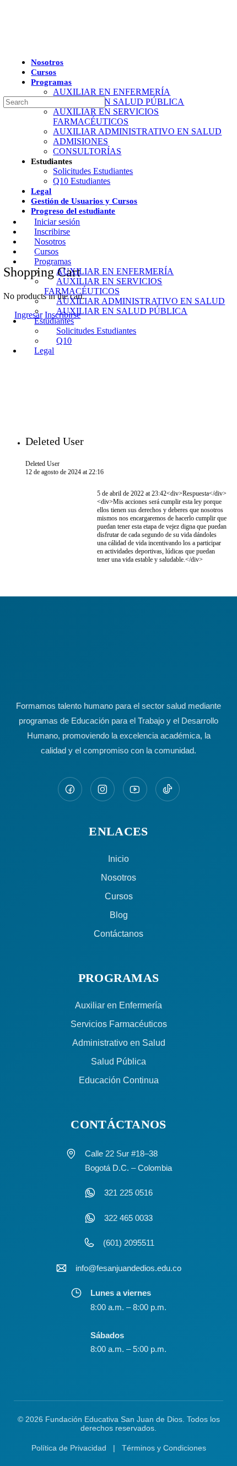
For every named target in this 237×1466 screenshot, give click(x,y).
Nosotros (118, 877)
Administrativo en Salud (118, 1042)
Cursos (119, 896)
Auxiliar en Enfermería (118, 1005)
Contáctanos (118, 933)
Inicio (118, 859)
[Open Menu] (6, 62)
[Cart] (9, 248)
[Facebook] (70, 789)
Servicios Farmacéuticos (119, 1024)
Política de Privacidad (68, 1447)
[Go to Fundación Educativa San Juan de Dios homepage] (118, 29)
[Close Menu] (6, 203)
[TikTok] (167, 789)
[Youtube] (135, 789)
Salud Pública (118, 1061)
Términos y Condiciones (164, 1447)
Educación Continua (119, 1080)
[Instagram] (102, 789)
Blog (119, 915)
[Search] (6, 111)
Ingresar (28, 314)
